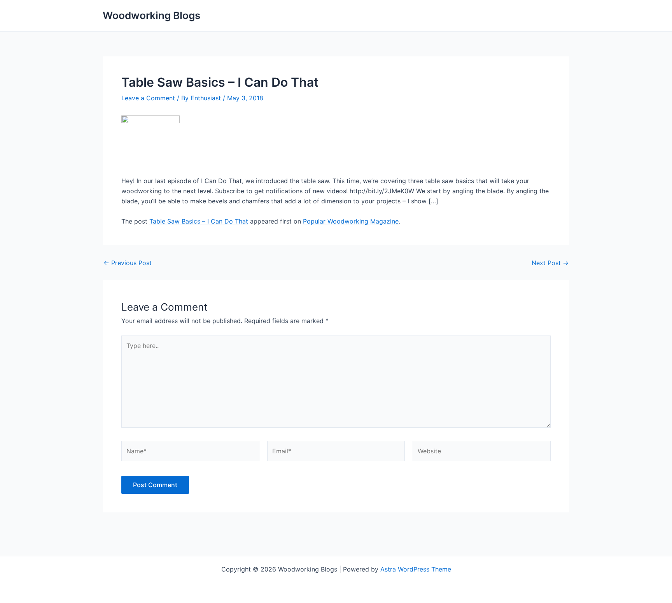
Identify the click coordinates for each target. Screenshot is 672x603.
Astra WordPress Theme (415, 569)
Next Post (550, 263)
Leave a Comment (148, 98)
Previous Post (127, 263)
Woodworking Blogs (151, 15)
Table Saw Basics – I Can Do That (198, 221)
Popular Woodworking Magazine (351, 221)
